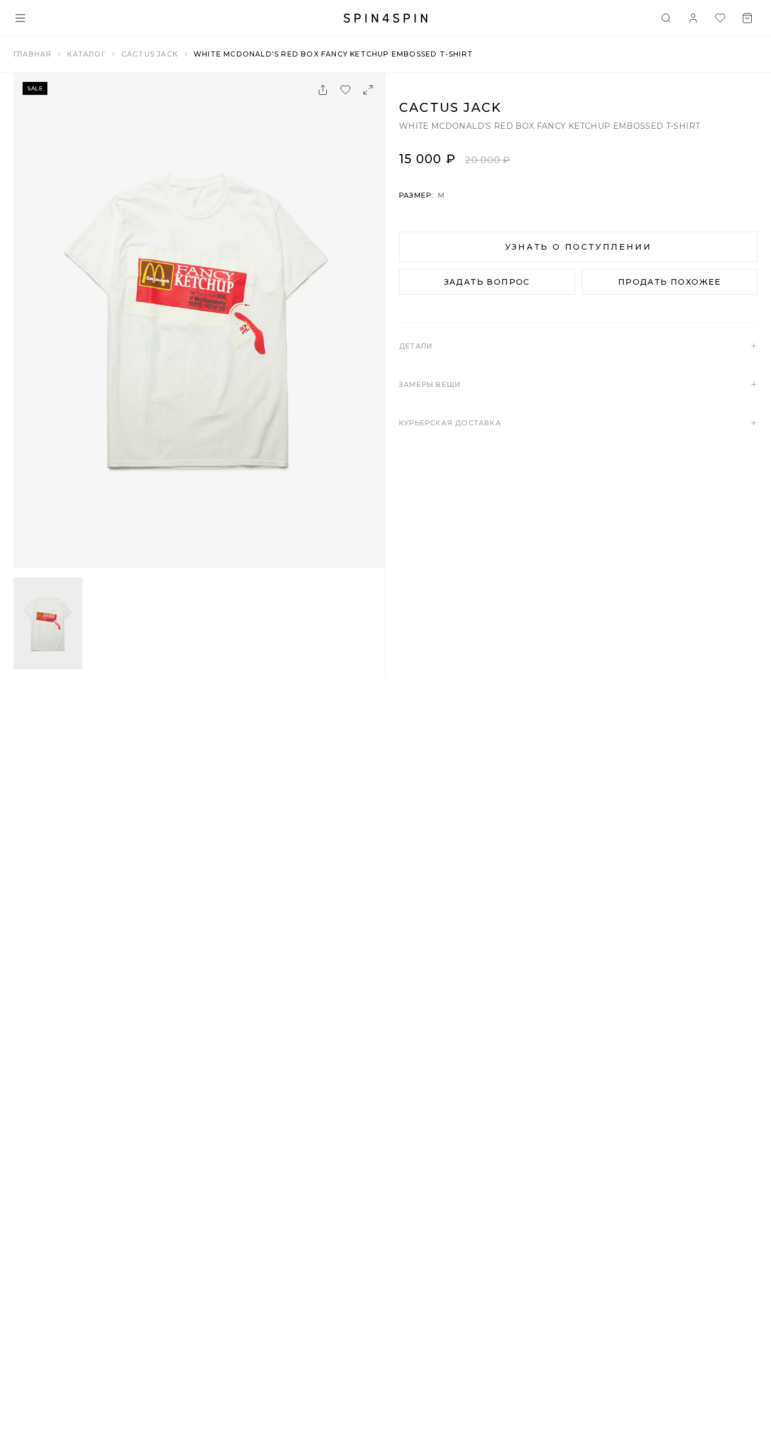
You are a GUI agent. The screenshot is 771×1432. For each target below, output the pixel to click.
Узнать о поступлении (578, 247)
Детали (578, 346)
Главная (32, 54)
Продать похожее (669, 282)
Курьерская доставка (578, 423)
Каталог (86, 54)
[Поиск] (666, 18)
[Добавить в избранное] (345, 90)
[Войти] (693, 18)
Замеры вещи (578, 384)
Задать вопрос (487, 282)
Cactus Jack (149, 54)
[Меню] (20, 18)
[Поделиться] (323, 90)
